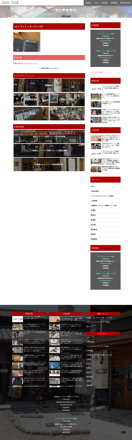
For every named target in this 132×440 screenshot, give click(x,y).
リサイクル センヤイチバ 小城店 (98, 322)
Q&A (92, 186)
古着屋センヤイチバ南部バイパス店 (105, 51)
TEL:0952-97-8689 (105, 41)
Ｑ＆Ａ (67, 113)
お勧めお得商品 (67, 99)
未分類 (93, 225)
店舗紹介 (49, 85)
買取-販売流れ (125, 3)
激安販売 (94, 229)
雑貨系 (93, 234)
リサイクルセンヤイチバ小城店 (105, 34)
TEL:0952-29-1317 (105, 58)
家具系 (93, 215)
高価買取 (94, 239)
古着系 (93, 210)
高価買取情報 (31, 99)
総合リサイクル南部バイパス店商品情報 (49, 136)
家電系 (93, 220)
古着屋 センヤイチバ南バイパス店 (99, 318)
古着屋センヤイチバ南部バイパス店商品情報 (49, 150)
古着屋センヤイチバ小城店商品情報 (49, 164)
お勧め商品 (95, 191)
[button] (119, 72)
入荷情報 (31, 113)
